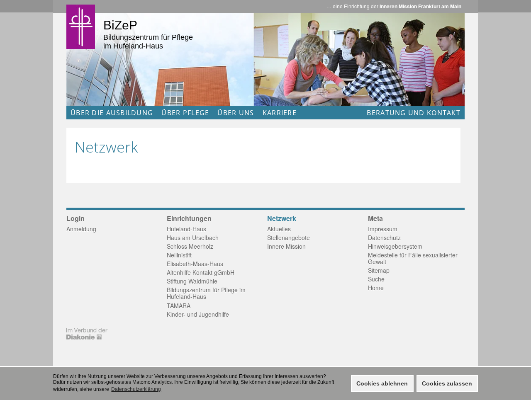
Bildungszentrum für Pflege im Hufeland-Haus (206, 293)
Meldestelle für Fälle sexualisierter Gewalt (413, 258)
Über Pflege (185, 112)
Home (376, 287)
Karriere (280, 112)
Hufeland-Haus (186, 228)
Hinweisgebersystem (395, 246)
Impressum (382, 228)
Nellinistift (179, 255)
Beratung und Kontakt (413, 112)
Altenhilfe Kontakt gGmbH (200, 272)
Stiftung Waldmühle (192, 281)
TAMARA (178, 305)
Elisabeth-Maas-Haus (195, 263)
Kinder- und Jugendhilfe (198, 314)
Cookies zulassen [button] (447, 383)
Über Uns (235, 112)
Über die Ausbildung (112, 112)
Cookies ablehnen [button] (382, 383)
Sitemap (379, 270)
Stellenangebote (288, 237)
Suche (376, 279)
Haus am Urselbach (193, 237)
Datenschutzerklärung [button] (136, 389)
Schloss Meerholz (190, 246)
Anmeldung (81, 228)
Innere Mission (286, 246)
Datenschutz (384, 237)
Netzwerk (281, 218)
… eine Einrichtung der (393, 6)
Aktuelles (279, 228)
